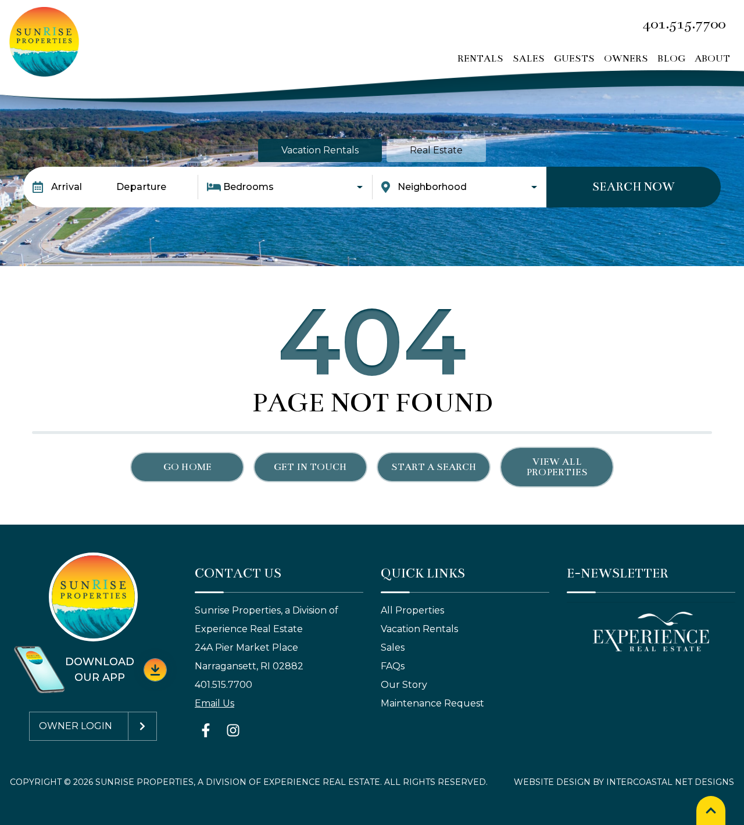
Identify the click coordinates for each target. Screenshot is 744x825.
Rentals (480, 58)
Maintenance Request (432, 703)
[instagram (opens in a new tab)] (233, 730)
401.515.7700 (223, 684)
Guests (574, 58)
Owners (626, 58)
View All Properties (557, 467)
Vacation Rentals (419, 628)
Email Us (214, 703)
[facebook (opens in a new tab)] (207, 730)
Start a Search (434, 467)
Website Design (552, 782)
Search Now (633, 187)
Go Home (187, 467)
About (712, 58)
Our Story (404, 684)
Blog (671, 58)
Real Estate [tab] (436, 150)
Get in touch (310, 467)
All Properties (412, 610)
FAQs (393, 666)
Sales (529, 58)
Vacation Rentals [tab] (320, 150)
